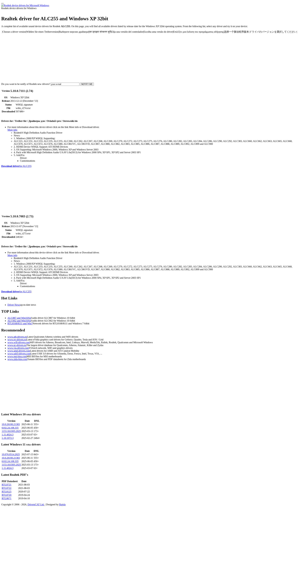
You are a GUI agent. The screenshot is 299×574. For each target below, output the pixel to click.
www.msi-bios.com (17, 356)
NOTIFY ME (87, 84)
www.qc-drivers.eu (16, 345)
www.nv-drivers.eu (16, 339)
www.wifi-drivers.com (18, 342)
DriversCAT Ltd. (36, 504)
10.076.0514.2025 (11, 454)
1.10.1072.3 (8, 438)
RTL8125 (6, 491)
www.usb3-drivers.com (19, 353)
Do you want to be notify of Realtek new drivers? (25, 84)
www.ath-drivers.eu (17, 336)
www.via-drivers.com (18, 348)
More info (12, 130)
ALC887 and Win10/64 (19, 318)
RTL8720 (6, 495)
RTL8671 (6, 498)
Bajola (62, 504)
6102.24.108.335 (10, 427)
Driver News (13, 304)
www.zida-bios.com (17, 359)
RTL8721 (6, 484)
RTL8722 (6, 488)
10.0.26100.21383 (11, 424)
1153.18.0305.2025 (11, 431)
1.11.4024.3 (7, 434)
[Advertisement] (94, 58)
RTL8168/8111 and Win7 (20, 323)
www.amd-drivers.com (18, 350)
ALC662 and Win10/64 (19, 320)
